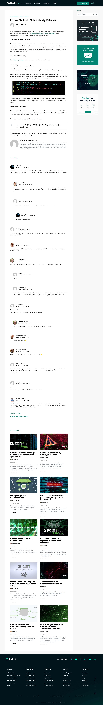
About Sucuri (85, 673)
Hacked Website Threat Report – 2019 (21, 539)
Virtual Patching (48, 685)
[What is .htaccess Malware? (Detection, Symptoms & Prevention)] (54, 485)
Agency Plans (47, 678)
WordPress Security (24, 16)
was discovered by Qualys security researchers (43, 33)
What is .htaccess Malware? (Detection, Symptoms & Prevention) (53, 497)
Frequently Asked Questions (80, 695)
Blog (83, 678)
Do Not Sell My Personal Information (57, 695)
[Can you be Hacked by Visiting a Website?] (54, 442)
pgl (16, 243)
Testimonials (85, 685)
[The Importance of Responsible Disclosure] (54, 570)
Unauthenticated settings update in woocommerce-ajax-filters (22, 454)
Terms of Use (19, 695)
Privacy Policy (36, 695)
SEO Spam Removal (31, 685)
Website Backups (11, 680)
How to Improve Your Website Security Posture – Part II (23, 626)
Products (28, 3)
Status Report (67, 685)
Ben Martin (45, 502)
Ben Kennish (19, 259)
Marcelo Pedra (20, 349)
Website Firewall (11, 673)
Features (37, 3)
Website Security (14, 16)
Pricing (55, 3)
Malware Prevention (31, 680)
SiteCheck (66, 675)
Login (91, 3)
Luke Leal (44, 545)
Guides (65, 678)
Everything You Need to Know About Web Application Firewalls (51, 626)
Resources (46, 3)
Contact (84, 675)
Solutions (29, 669)
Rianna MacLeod (16, 543)
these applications (18, 60)
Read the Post (13, 473)
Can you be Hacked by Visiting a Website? (50, 453)
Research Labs (67, 680)
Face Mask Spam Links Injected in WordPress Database (51, 540)
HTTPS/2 (46, 683)
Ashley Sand (45, 457)
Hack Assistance (11, 683)
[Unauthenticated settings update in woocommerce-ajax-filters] (23, 442)
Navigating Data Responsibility (18, 496)
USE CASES (47, 669)
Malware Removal (30, 678)
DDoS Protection (30, 673)
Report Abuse (67, 683)
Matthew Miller (20, 398)
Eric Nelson (19, 363)
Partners (84, 683)
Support (66, 669)
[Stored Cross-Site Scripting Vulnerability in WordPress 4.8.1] (23, 570)
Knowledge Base (67, 673)
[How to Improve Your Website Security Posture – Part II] (23, 613)
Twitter (27, 149)
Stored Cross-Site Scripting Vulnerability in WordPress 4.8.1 (23, 583)
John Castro (15, 459)
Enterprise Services (49, 680)
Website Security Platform (13, 675)
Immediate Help (83, 3)
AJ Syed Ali (14, 631)
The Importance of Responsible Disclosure (51, 582)
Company (85, 669)
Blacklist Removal (30, 683)
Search (95, 14)
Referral (84, 680)
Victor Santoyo (16, 500)
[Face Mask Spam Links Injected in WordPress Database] (54, 527)
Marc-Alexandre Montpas (21, 24)
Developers (47, 673)
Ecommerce (47, 675)
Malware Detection (31, 675)
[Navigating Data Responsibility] (23, 485)
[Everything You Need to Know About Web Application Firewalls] (54, 613)
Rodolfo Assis (15, 588)
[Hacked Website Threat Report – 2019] (23, 527)
